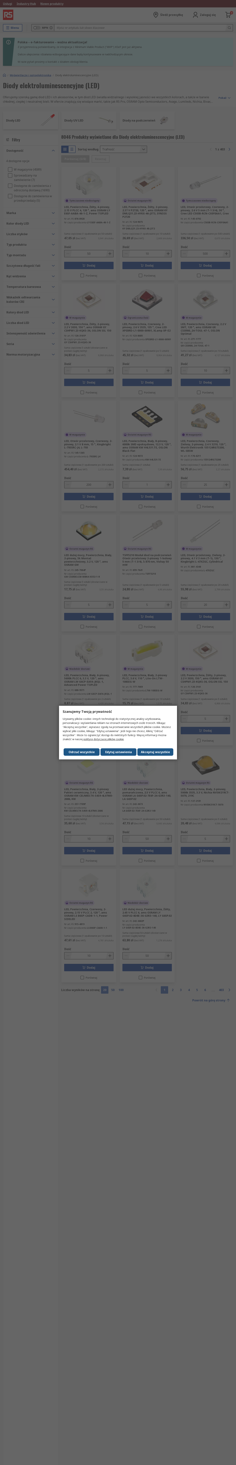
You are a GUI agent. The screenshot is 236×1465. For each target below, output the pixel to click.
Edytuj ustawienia (118, 752)
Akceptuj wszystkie (155, 752)
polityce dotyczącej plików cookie (104, 739)
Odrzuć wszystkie (82, 752)
